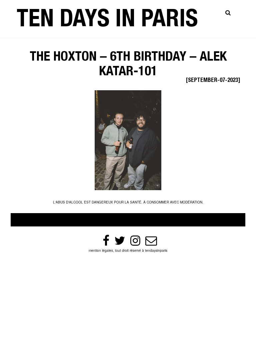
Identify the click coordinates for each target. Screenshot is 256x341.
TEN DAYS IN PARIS (107, 21)
